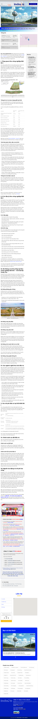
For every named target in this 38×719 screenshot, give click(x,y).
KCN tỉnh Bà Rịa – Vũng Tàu (14, 138)
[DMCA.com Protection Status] (16, 712)
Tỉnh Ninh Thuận (13, 680)
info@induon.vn (9, 565)
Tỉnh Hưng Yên (13, 683)
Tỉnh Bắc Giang (6, 688)
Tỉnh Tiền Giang (31, 667)
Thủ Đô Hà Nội (6, 693)
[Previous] (4, 643)
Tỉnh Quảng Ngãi (20, 688)
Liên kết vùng (31, 70)
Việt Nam (18, 193)
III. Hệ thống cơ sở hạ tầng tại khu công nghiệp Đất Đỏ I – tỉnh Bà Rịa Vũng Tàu (32, 73)
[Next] (34, 643)
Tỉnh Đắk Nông (6, 683)
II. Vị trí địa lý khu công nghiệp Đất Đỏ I (32, 67)
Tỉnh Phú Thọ (27, 680)
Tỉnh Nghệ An (27, 672)
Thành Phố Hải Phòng (29, 685)
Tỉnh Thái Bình (20, 680)
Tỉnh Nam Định (6, 680)
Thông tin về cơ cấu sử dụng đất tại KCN (32, 60)
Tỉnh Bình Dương (6, 667)
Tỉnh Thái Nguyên (13, 685)
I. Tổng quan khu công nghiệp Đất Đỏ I (32, 57)
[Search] (19, 0)
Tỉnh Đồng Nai (13, 688)
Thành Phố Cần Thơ (13, 675)
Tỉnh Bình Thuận (6, 672)
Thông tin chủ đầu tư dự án (32, 64)
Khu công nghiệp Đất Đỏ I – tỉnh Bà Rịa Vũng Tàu (14, 653)
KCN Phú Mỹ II (19, 261)
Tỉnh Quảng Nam (21, 685)
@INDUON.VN (13, 569)
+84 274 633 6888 (19, 707)
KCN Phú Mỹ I (13, 261)
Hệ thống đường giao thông (31, 77)
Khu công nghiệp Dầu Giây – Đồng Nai (10, 585)
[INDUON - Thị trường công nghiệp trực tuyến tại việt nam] (19, 4)
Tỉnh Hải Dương (6, 685)
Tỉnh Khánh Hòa (28, 675)
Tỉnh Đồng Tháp (21, 675)
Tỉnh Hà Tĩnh (13, 672)
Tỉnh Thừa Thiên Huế (24, 667)
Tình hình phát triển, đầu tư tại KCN (32, 62)
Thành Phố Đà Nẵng (28, 683)
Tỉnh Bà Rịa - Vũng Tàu (14, 667)
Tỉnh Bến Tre (5, 675)
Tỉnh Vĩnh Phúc (20, 683)
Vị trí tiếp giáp (31, 69)
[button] (1, 4)
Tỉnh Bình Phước (19, 672)
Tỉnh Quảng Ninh (27, 688)
